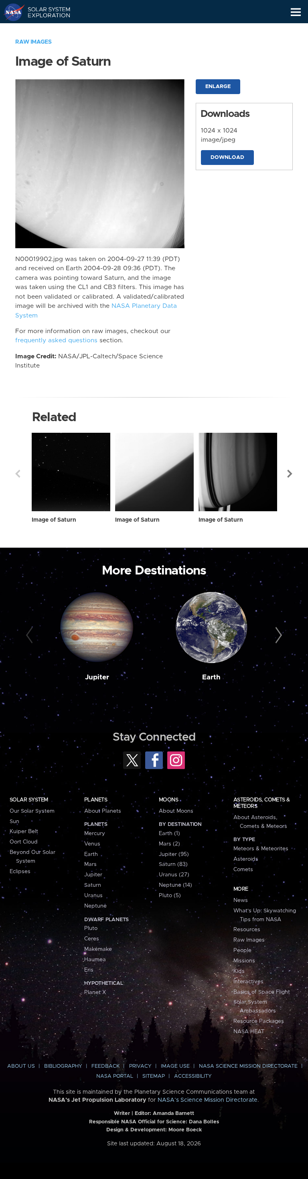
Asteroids (245, 859)
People (242, 950)
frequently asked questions (56, 340)
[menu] (296, 12)
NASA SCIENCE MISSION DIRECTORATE (248, 1066)
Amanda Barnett (173, 1113)
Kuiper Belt (24, 831)
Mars (90, 864)
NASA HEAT (248, 1031)
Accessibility (193, 1076)
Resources (246, 929)
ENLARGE (218, 86)
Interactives (248, 981)
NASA (10, 12)
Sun (14, 821)
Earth (211, 677)
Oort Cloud (24, 842)
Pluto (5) (170, 895)
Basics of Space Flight (261, 992)
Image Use (175, 1066)
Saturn (92, 885)
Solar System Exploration (44, 12)
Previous (18, 474)
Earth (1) (169, 833)
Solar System (29, 800)
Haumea (95, 959)
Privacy (140, 1066)
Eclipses (20, 871)
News (240, 900)
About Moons (176, 811)
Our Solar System (32, 811)
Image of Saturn (54, 520)
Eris (88, 970)
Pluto (90, 928)
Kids (239, 971)
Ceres (91, 939)
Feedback (105, 1066)
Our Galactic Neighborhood (44, 30)
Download (227, 157)
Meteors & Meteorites (260, 849)
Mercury (94, 833)
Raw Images (33, 42)
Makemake (98, 949)
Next (290, 474)
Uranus (93, 895)
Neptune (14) (175, 885)
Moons (168, 800)
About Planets (102, 811)
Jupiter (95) (174, 854)
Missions (244, 961)
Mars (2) (169, 844)
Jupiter (97, 677)
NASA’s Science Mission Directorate (207, 1100)
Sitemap (153, 1076)
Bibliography (63, 1066)
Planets (95, 800)
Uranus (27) (174, 875)
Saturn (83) (173, 864)
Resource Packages (258, 1021)
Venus (92, 844)
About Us (21, 1066)
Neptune (95, 906)
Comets (243, 869)
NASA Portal (114, 1076)
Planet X (95, 992)
